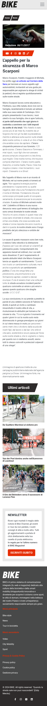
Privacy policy (9, 662)
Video (5, 639)
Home (7, 18)
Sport (5, 649)
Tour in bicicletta (10, 626)
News (15, 18)
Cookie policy (9, 667)
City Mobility (8, 644)
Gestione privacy (10, 673)
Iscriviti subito (21, 552)
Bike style (7, 615)
